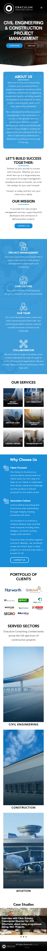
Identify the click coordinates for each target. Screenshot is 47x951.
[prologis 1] (37, 598)
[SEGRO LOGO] (9, 613)
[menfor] (23, 613)
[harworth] (13, 586)
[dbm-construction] (9, 598)
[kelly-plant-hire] (23, 598)
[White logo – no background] (18, 3)
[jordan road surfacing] (37, 607)
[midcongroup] (9, 606)
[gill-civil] (34, 586)
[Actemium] (23, 607)
